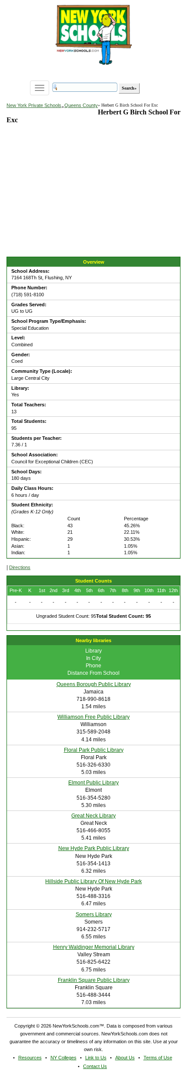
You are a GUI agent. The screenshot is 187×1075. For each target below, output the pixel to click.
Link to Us (96, 1057)
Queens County (81, 105)
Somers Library (94, 914)
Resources (30, 1057)
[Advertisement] (72, 198)
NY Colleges (63, 1057)
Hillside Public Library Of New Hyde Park (93, 881)
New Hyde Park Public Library (93, 848)
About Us (125, 1057)
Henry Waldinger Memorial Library (93, 947)
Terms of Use (158, 1057)
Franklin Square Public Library (94, 980)
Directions (19, 567)
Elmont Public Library (93, 783)
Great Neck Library (93, 816)
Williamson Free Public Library (93, 717)
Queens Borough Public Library (94, 684)
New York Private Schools (34, 105)
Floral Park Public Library (94, 750)
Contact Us (95, 1066)
